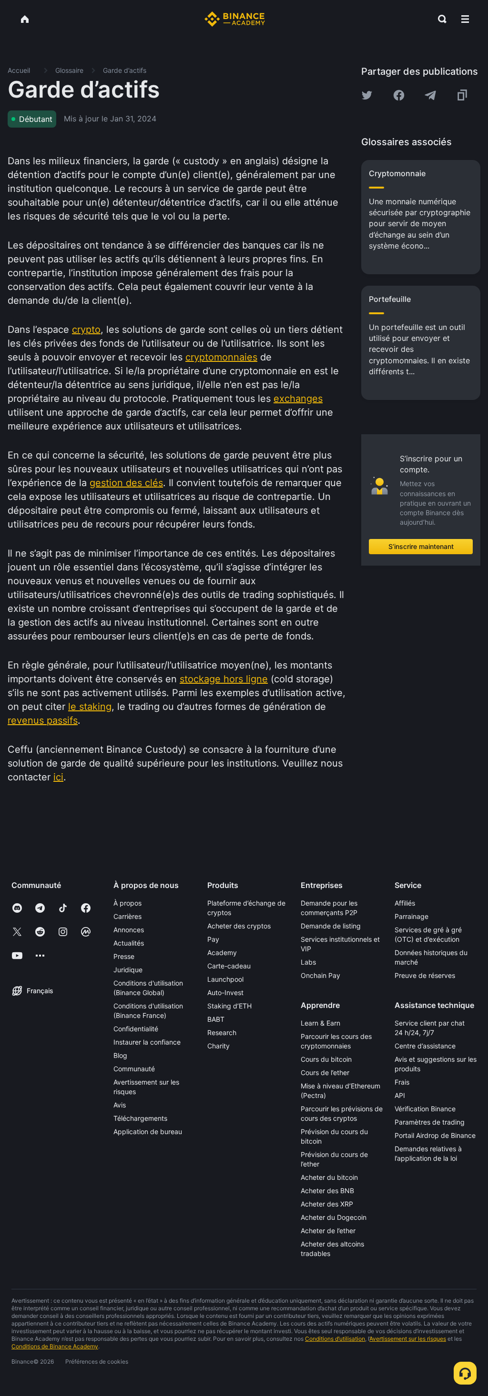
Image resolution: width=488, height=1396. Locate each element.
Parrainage (411, 916)
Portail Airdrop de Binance (435, 1135)
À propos (127, 903)
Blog (120, 1055)
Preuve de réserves (425, 975)
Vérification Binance (425, 1109)
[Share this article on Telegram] (430, 95)
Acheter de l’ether (328, 1230)
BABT (215, 1019)
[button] (465, 19)
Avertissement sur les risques (407, 1338)
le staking (90, 706)
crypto (86, 329)
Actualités (128, 943)
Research (221, 1032)
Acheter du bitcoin (329, 1177)
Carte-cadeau (229, 966)
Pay (213, 939)
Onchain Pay (320, 975)
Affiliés (405, 903)
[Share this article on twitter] (367, 95)
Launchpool (225, 979)
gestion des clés (126, 483)
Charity (218, 1046)
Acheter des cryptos (239, 926)
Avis (119, 1105)
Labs (308, 962)
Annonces (128, 930)
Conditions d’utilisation (335, 1338)
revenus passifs (43, 720)
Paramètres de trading (430, 1122)
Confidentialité (135, 1029)
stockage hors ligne (224, 679)
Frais (402, 1082)
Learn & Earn (320, 1023)
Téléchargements (140, 1118)
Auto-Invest (225, 992)
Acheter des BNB (327, 1191)
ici (58, 777)
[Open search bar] (439, 19)
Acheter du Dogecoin (333, 1217)
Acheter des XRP (327, 1204)
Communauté (134, 1069)
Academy (222, 952)
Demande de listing (331, 926)
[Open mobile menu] (465, 19)
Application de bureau (147, 1131)
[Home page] (234, 19)
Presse (123, 956)
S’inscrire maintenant (421, 546)
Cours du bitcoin (326, 1059)
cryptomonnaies (221, 357)
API (400, 1095)
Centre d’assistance (425, 1046)
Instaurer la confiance (147, 1042)
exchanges (298, 398)
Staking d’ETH (229, 1006)
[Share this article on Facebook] (399, 95)
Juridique (127, 970)
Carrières (127, 916)
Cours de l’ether (325, 1072)
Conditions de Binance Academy (54, 1346)
